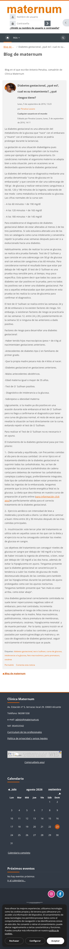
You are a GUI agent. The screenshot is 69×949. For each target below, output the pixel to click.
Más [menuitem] (15, 37)
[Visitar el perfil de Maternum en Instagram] (51, 894)
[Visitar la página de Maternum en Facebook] (60, 894)
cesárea (8, 659)
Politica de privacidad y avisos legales (27, 738)
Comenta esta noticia (25, 665)
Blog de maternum (9, 46)
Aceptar (55, 940)
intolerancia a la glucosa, (16, 655)
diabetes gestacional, (23, 651)
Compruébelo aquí (35, 762)
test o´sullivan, (39, 651)
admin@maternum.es (27, 719)
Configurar (35, 940)
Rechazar (14, 940)
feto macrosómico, (35, 655)
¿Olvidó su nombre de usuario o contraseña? (34, 28)
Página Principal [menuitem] (8, 37)
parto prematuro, (52, 655)
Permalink (9, 665)
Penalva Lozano (28, 108)
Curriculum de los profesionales (24, 732)
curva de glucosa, (54, 651)
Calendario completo (19, 852)
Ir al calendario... (16, 880)
